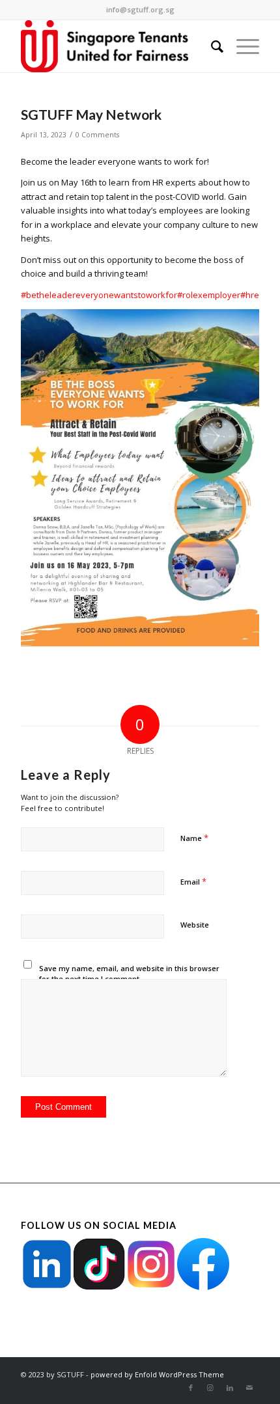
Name (194, 838)
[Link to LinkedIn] (230, 1387)
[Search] (210, 46)
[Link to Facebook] (191, 1387)
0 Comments (97, 134)
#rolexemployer (208, 295)
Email (193, 881)
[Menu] (241, 46)
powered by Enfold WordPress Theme (157, 1374)
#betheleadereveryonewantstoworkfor (99, 295)
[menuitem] (210, 46)
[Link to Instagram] (210, 1387)
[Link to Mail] (249, 1387)
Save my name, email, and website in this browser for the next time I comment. (129, 973)
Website (194, 924)
